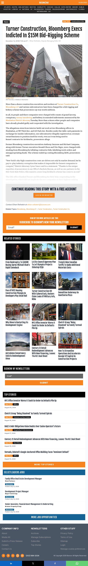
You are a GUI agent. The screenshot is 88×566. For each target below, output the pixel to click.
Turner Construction (45, 209)
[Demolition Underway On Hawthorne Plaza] (70, 286)
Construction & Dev (77, 21)
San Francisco (71, 9)
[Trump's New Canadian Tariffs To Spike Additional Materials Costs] (70, 256)
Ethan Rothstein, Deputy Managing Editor (44, 41)
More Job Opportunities (44, 517)
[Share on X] (33, 563)
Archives (35, 533)
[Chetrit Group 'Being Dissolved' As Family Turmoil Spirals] (70, 316)
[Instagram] (17, 555)
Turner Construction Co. (67, 104)
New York (66, 21)
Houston (7, 9)
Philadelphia (39, 9)
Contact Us (7, 549)
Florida (82, 9)
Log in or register (44, 195)
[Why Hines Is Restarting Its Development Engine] (18, 316)
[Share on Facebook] (55, 563)
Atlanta (7, 7)
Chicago (50, 7)
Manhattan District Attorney (18, 120)
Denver (75, 7)
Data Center (66, 7)
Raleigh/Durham (58, 9)
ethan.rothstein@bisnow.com (38, 204)
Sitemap (64, 541)
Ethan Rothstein (19, 204)
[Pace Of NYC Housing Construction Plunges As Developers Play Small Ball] (18, 286)
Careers (5, 545)
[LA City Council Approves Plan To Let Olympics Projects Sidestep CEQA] (44, 256)
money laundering (24, 117)
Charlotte (41, 7)
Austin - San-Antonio (20, 7)
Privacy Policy (66, 533)
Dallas (57, 7)
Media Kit (6, 537)
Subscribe (83, 2)
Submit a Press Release (12, 541)
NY (32, 9)
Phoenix (48, 9)
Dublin (81, 7)
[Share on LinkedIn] (11, 563)
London (15, 9)
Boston (33, 7)
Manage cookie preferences (72, 549)
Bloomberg (21, 209)
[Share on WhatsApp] (77, 563)
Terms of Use (66, 537)
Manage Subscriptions (41, 537)
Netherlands (42, 11)
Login (62, 545)
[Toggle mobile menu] (3, 2)
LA (20, 9)
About (4, 533)
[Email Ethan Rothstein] (60, 41)
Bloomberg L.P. (12, 107)
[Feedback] (22, 555)
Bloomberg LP (31, 209)
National (25, 9)
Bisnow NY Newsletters (17, 368)
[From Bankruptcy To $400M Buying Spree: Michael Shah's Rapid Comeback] (18, 256)
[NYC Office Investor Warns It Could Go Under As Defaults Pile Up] (44, 316)
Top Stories (36, 545)
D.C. (50, 11)
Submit (74, 227)
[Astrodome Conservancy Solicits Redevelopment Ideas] (18, 346)
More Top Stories (44, 464)
